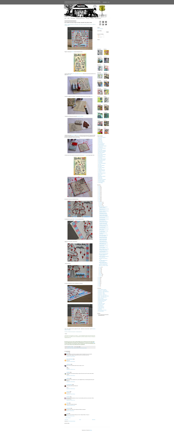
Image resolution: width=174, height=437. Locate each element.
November (100, 203)
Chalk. (92, 96)
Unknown (68, 391)
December (100, 202)
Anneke (68, 24)
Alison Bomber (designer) (102, 137)
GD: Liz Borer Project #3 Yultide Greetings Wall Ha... (103, 231)
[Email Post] (75, 346)
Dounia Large (100, 149)
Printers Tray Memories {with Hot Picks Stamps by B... (103, 256)
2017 (99, 197)
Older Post (93, 419)
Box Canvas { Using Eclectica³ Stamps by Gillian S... (103, 254)
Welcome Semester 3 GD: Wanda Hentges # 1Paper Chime (104, 249)
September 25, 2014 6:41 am (71, 400)
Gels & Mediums (100, 305)
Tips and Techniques (98, 18)
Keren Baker (68, 408)
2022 (99, 191)
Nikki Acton (99, 175)
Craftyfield (68, 372)
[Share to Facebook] (79, 346)
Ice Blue (69, 74)
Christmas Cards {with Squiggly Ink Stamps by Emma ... (103, 225)
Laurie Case (100, 168)
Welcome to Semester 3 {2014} (103, 265)
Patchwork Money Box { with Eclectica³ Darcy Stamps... (103, 237)
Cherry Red (73, 135)
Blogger (91, 430)
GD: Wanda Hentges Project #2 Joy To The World (103, 247)
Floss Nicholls (100, 157)
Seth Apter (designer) (101, 180)
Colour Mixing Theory (101, 301)
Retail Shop (87, 18)
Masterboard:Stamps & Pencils (102, 299)
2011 (99, 279)
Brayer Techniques (101, 298)
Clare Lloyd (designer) (101, 143)
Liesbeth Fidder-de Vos (101, 169)
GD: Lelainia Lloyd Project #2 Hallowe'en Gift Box (103, 207)
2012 (99, 278)
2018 (99, 196)
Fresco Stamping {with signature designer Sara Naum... (103, 251)
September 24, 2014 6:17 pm (71, 369)
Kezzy (67, 413)
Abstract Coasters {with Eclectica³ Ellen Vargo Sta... (104, 229)
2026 (99, 186)
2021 (99, 192)
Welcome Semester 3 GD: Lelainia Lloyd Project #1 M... (103, 262)
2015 (99, 199)
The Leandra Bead (101, 311)
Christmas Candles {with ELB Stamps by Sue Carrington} (103, 215)
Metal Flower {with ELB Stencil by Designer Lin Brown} (104, 211)
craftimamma (69, 364)
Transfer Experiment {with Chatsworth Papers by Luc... (103, 241)
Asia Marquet (100, 139)
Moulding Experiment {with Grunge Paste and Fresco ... (103, 213)
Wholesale (92, 18)
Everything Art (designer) (101, 156)
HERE (93, 342)
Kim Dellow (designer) (101, 167)
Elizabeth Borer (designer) (102, 151)
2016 (99, 198)
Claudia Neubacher (101, 144)
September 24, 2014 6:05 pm (71, 356)
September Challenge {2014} (103, 264)
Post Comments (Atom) (71, 421)
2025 (99, 187)
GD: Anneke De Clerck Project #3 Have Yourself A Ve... (104, 217)
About (68, 18)
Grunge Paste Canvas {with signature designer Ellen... (103, 239)
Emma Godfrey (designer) (102, 154)
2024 (99, 188)
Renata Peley (100, 177)
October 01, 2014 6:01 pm (70, 410)
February (100, 274)
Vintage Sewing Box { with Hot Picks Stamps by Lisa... (103, 243)
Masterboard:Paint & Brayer (102, 300)
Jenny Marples (100, 162)
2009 (99, 282)
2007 (99, 284)
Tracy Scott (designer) (101, 181)
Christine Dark (100, 141)
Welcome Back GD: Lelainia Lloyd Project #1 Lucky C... (104, 209)
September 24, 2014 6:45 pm (71, 375)
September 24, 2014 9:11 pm (71, 388)
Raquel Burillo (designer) (101, 176)
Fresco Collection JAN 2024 (102, 289)
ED (84, 155)
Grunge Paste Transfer (101, 303)
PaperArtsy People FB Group (80, 18)
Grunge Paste (100, 302)
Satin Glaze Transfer (101, 304)
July (100, 268)
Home (65, 18)
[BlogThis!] (77, 346)
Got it (109, 2)
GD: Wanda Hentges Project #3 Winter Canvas (103, 245)
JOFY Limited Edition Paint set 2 (77, 73)
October (100, 204)
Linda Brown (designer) (101, 170)
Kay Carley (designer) (101, 165)
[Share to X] (78, 346)
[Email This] (76, 346)
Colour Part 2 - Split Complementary (103, 291)
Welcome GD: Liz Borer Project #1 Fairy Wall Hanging (103, 235)
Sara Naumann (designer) (102, 179)
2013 (99, 277)
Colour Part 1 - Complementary (102, 290)
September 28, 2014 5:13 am (71, 405)
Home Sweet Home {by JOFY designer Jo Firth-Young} (103, 223)
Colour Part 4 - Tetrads (101, 293)
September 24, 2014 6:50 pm (71, 381)
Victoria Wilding (100, 182)
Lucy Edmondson (69, 384)
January (100, 275)
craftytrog (68, 378)
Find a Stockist (73, 18)
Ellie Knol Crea (100, 153)
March (100, 273)
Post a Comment (68, 417)
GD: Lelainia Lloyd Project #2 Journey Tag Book (103, 260)
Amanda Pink (100, 138)
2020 (99, 193)
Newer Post (66, 419)
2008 (99, 283)
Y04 (85, 155)
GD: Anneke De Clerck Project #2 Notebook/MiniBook (104, 219)
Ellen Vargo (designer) (101, 152)
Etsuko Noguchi (100, 155)
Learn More (105, 2)
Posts (99, 35)
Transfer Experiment (101, 306)
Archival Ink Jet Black (80, 116)
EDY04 (73, 51)
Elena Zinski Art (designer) (102, 150)
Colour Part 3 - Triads (101, 292)
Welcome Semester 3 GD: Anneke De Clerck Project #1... (103, 221)
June (100, 269)
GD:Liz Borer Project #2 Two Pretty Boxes (103, 233)
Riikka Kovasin (100, 178)
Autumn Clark (100, 140)
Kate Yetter (99, 164)
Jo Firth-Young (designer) (102, 163)
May (100, 270)
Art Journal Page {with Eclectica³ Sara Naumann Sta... (103, 227)
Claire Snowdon (100, 142)
